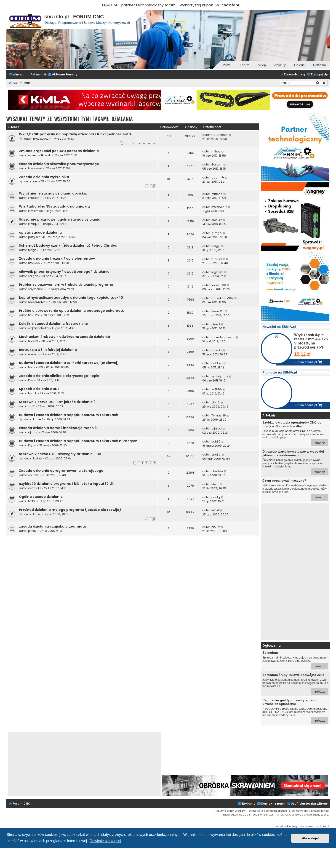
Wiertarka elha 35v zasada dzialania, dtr (54, 206)
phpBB (281, 811)
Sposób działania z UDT (39, 389)
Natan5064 (219, 135)
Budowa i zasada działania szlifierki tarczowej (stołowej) (69, 362)
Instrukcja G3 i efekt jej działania (48, 349)
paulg (215, 497)
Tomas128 (218, 415)
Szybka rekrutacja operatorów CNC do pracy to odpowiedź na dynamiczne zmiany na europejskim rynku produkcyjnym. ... (293, 433)
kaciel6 (38, 419)
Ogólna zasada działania (41, 496)
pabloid (216, 363)
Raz (30, 380)
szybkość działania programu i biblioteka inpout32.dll (66, 483)
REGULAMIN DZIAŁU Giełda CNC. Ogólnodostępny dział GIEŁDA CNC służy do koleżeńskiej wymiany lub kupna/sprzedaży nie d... (294, 710)
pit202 (32, 531)
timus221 (34, 315)
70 (134, 143)
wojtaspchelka (38, 328)
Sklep (262, 65)
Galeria (299, 65)
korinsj (37, 458)
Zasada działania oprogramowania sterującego (61, 470)
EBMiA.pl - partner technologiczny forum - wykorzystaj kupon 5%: (161, 5)
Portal (227, 65)
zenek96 (34, 198)
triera (215, 484)
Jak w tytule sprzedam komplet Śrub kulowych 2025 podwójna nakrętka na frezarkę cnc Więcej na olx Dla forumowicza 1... (295, 683)
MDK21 (32, 501)
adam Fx (217, 177)
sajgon (33, 276)
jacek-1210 (218, 285)
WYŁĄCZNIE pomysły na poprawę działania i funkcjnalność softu (75, 134)
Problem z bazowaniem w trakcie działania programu (66, 284)
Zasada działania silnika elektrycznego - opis (59, 375)
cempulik (34, 488)
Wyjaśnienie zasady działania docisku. (53, 193)
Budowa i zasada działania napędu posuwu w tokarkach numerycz (78, 441)
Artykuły (280, 65)
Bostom (216, 164)
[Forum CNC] (25, 19)
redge (32, 250)
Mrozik (32, 393)
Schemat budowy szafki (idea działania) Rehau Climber (68, 245)
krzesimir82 (36, 211)
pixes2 (215, 324)
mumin (33, 354)
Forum (244, 65)
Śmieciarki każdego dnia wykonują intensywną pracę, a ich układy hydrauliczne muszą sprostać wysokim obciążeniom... (293, 462)
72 (144, 143)
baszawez (35, 168)
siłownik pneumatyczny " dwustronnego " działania (64, 271)
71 (139, 143)
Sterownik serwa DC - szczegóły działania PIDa (60, 454)
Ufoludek (34, 263)
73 (149, 143)
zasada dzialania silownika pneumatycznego (59, 164)
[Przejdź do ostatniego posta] (230, 135)
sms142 (216, 220)
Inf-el (36, 514)
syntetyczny (219, 376)
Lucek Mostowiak (223, 337)
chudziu (34, 475)
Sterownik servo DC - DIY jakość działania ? (57, 402)
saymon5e (35, 289)
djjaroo (33, 432)
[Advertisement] (295, 571)
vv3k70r (216, 389)
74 (154, 143)
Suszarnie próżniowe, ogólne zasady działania (59, 219)
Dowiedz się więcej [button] (105, 841)
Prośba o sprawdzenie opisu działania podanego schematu (71, 310)
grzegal (216, 233)
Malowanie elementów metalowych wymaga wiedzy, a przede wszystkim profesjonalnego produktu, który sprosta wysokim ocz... (294, 489)
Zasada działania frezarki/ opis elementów (57, 258)
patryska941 (36, 237)
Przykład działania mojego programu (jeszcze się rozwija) (70, 509)
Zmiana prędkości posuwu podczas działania (59, 151)
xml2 (31, 406)
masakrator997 (39, 302)
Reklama (319, 65)
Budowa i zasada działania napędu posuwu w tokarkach (68, 415)
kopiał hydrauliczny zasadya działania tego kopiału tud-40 (71, 297)
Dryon (32, 445)
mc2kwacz (40, 139)
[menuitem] (62, 75)
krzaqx (32, 224)
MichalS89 (35, 367)
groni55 (38, 181)
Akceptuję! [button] (310, 838)
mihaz (215, 151)
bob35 (215, 441)
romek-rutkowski (39, 155)
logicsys (217, 272)
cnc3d (216, 454)
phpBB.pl (323, 826)
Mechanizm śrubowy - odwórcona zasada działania (64, 336)
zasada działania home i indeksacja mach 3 (58, 428)
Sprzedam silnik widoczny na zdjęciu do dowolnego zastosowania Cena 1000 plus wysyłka (294, 659)
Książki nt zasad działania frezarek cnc (53, 323)
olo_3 (215, 402)
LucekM (33, 341)
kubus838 (218, 259)
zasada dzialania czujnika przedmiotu (52, 526)
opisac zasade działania (40, 232)
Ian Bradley (237, 811)
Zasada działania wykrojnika (44, 177)
